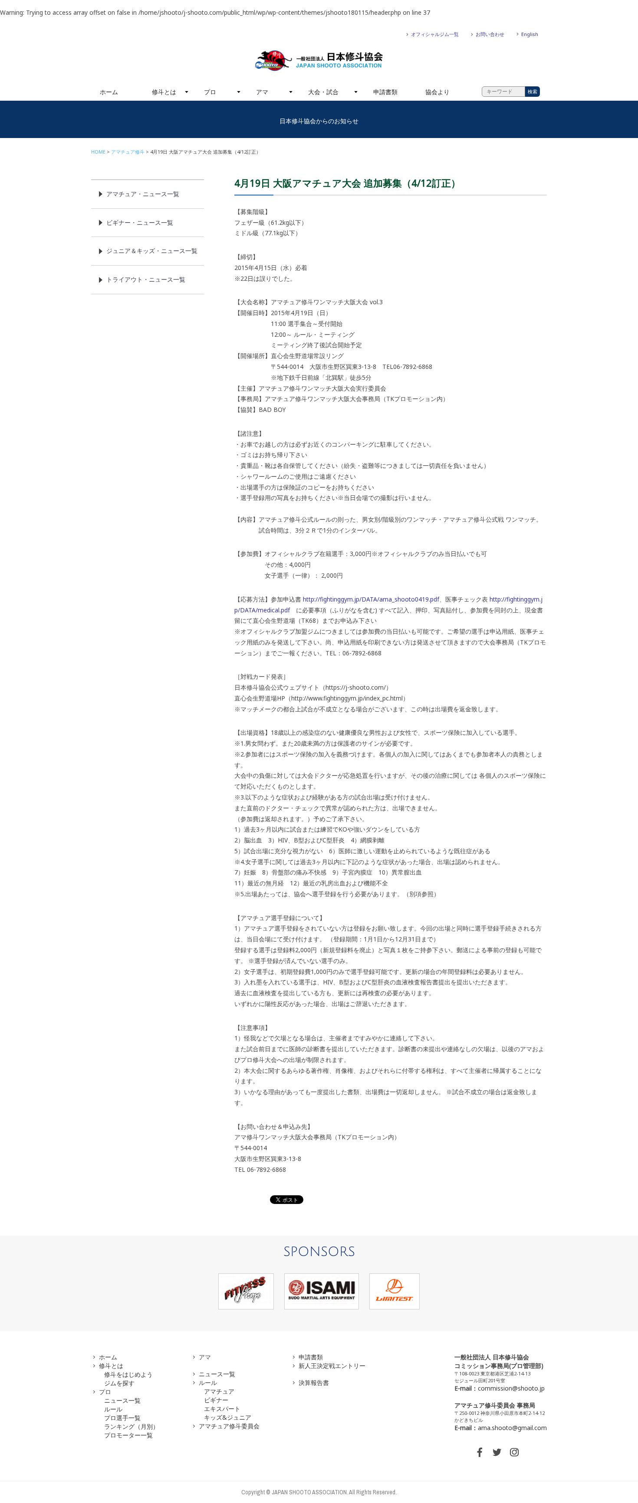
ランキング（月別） (131, 1426)
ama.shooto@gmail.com (512, 1428)
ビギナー (216, 1400)
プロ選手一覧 (122, 1418)
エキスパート (222, 1408)
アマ (262, 92)
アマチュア (219, 1391)
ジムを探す (119, 1383)
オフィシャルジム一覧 (435, 34)
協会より (437, 92)
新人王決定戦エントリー (332, 1366)
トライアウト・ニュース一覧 (145, 279)
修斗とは (164, 92)
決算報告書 (314, 1382)
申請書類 (385, 92)
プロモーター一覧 (128, 1435)
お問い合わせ (490, 34)
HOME (98, 151)
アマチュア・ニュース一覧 (142, 194)
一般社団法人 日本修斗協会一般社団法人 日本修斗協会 (319, 60)
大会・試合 (323, 92)
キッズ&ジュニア (227, 1417)
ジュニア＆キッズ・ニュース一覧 (151, 251)
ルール (113, 1409)
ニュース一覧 (122, 1400)
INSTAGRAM (514, 1452)
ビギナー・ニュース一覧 (139, 222)
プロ (210, 92)
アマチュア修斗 (128, 151)
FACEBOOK (480, 1452)
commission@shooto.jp (511, 1388)
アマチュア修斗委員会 (229, 1426)
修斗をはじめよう (128, 1374)
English (529, 34)
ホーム (109, 92)
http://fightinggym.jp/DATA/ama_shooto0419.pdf (371, 599)
